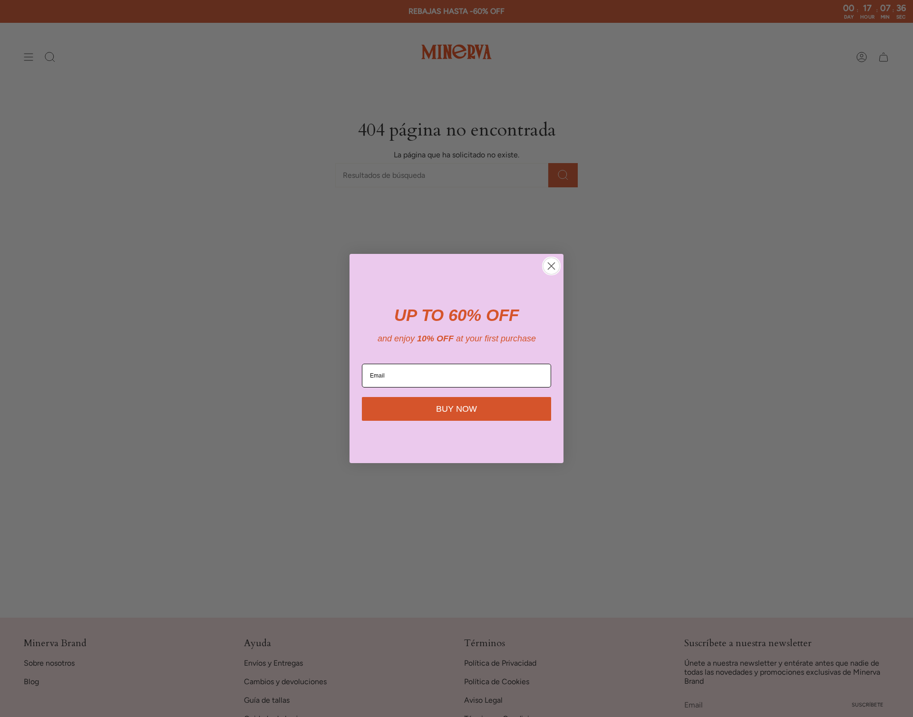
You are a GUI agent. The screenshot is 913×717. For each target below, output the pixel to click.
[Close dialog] (551, 266)
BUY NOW (456, 409)
